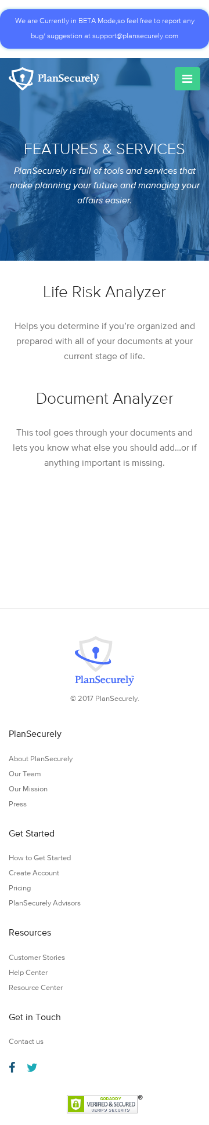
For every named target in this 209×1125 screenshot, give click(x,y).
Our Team (25, 774)
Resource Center (36, 988)
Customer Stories (37, 958)
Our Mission (28, 789)
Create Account (34, 873)
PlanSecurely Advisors (45, 903)
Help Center (28, 973)
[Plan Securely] (54, 78)
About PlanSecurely (41, 759)
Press (18, 804)
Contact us (26, 1042)
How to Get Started (40, 858)
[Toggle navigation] (187, 78)
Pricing (20, 888)
